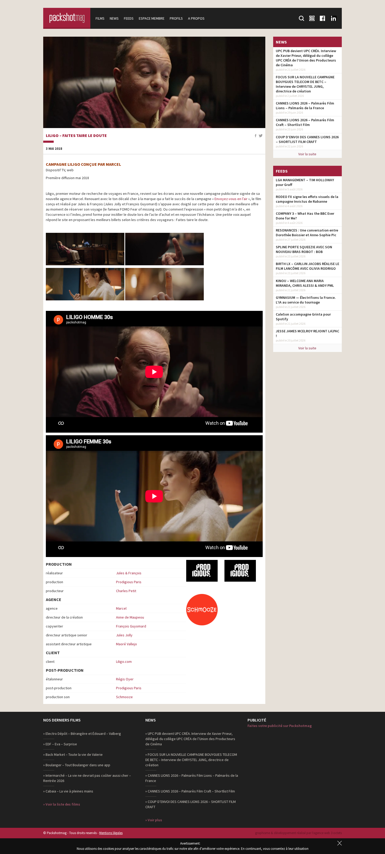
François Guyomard (131, 626)
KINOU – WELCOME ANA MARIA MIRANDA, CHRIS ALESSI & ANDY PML (305, 283)
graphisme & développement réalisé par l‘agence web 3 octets (298, 833)
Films (100, 18)
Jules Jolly (124, 635)
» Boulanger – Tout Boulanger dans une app (76, 765)
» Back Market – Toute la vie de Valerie (73, 754)
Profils (176, 18)
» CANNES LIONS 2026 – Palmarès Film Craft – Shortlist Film (190, 791)
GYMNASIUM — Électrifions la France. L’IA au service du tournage (306, 300)
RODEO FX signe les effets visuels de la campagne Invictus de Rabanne (307, 199)
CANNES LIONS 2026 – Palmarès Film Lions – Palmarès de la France (305, 105)
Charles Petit (126, 590)
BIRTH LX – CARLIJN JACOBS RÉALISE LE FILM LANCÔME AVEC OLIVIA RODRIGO (307, 266)
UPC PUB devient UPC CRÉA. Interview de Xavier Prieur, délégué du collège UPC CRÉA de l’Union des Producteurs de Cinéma (306, 57)
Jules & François (128, 573)
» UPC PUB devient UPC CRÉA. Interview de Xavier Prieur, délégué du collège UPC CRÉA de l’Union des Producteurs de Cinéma (190, 738)
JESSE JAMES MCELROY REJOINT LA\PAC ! (307, 333)
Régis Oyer (125, 679)
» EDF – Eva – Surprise (60, 744)
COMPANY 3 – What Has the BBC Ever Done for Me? (305, 216)
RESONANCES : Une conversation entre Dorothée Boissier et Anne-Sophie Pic (307, 232)
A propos (196, 18)
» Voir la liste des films (61, 804)
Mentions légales (111, 833)
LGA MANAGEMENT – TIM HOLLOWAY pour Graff (305, 182)
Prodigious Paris (128, 582)
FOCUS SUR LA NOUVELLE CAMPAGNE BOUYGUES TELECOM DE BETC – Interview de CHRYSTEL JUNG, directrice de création (305, 84)
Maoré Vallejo (126, 644)
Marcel (121, 608)
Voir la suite (307, 154)
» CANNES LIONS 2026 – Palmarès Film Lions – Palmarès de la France (191, 778)
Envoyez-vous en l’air (231, 198)
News (114, 18)
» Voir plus (153, 820)
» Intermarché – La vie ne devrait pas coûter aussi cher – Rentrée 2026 (87, 778)
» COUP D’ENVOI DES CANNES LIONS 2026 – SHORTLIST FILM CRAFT (190, 804)
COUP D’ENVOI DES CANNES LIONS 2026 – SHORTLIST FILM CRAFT (307, 139)
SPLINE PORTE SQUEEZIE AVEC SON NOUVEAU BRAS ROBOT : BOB (304, 249)
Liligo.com (124, 661)
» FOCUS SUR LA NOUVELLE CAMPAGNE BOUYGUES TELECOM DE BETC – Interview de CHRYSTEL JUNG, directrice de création (191, 759)
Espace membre (151, 18)
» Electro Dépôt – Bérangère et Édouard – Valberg (82, 733)
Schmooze (124, 697)
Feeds (129, 18)
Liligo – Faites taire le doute (76, 135)
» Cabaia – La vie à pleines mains (68, 791)
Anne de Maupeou (130, 617)
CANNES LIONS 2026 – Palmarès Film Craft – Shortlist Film (305, 122)
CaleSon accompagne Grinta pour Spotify (303, 316)
